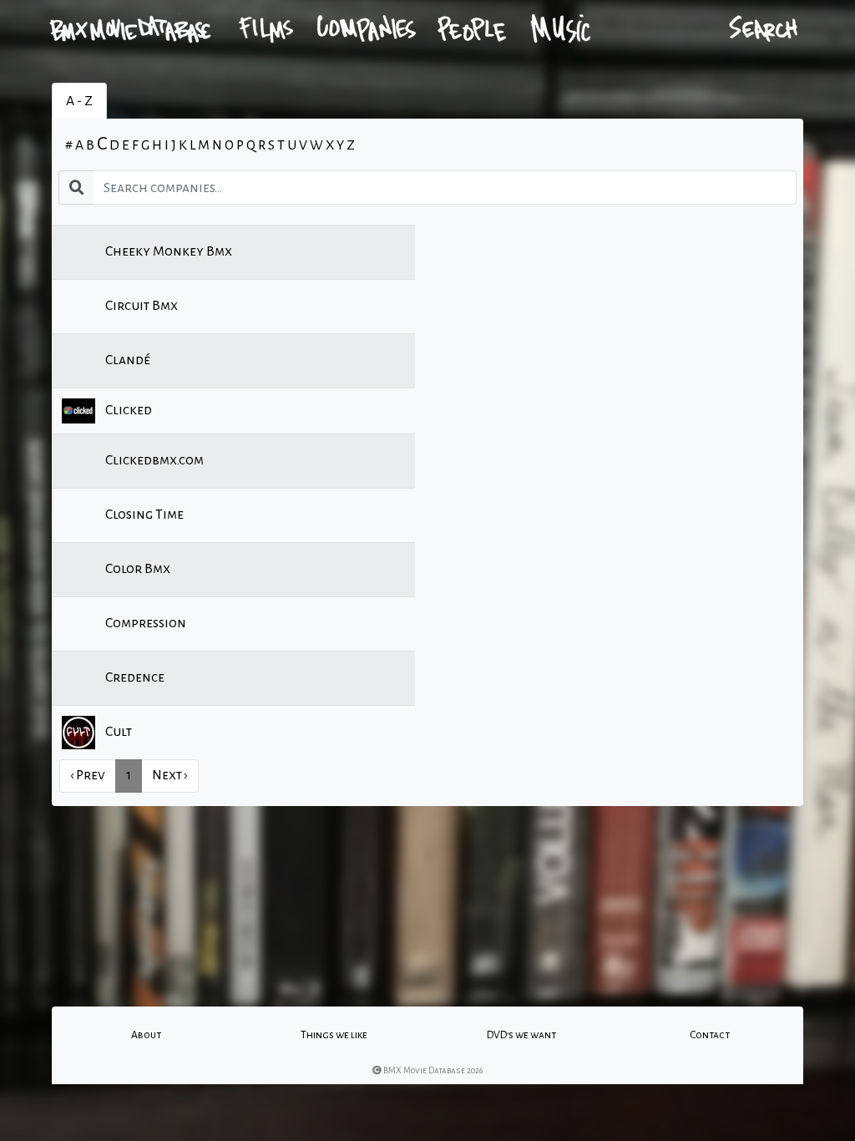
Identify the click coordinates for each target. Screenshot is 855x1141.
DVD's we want (521, 1035)
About (146, 1035)
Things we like (334, 1035)
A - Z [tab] (79, 101)
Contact (710, 1035)
